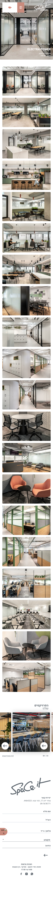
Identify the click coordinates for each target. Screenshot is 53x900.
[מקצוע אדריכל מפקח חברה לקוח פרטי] (26, 837)
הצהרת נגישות (26, 864)
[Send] (45, 855)
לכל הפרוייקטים (39, 44)
